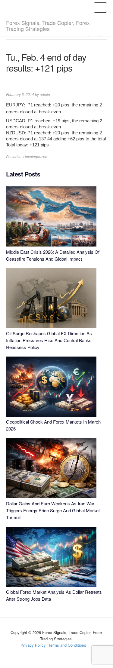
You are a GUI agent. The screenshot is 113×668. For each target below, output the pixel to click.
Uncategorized (35, 156)
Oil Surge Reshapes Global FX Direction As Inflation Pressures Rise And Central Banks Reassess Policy (49, 340)
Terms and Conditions (67, 645)
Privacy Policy (33, 645)
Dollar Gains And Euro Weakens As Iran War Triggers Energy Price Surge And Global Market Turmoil (53, 510)
